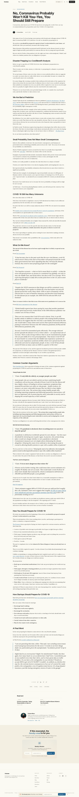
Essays (14, 9)
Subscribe (72, 1)
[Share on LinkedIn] (41, 682)
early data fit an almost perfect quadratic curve (33, 216)
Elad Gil (18, 283)
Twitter (36, 720)
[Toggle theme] (67, 2)
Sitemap (48, 782)
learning (35, 686)
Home (36, 775)
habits (31, 686)
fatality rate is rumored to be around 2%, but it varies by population (34, 210)
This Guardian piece (18, 366)
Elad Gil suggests (18, 484)
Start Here (37, 777)
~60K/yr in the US (29, 222)
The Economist (20, 253)
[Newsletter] (66, 776)
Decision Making (21, 9)
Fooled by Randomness (52, 100)
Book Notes (24, 1)
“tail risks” (22, 151)
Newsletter (31, 1)
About (36, 1)
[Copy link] (46, 682)
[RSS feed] (65, 2)
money (41, 686)
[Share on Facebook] (43, 682)
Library (48, 775)
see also (53, 492)
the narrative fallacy (18, 104)
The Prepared (20, 267)
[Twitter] (60, 776)
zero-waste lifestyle (18, 556)
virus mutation (45, 237)
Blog (19, 1)
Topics (48, 777)
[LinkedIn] (63, 776)
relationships (46, 686)
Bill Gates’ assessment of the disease (26, 304)
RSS (39, 720)
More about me (31, 720)
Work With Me (43, 1)
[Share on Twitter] (38, 682)
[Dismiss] (67, 794)
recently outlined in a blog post (30, 640)
